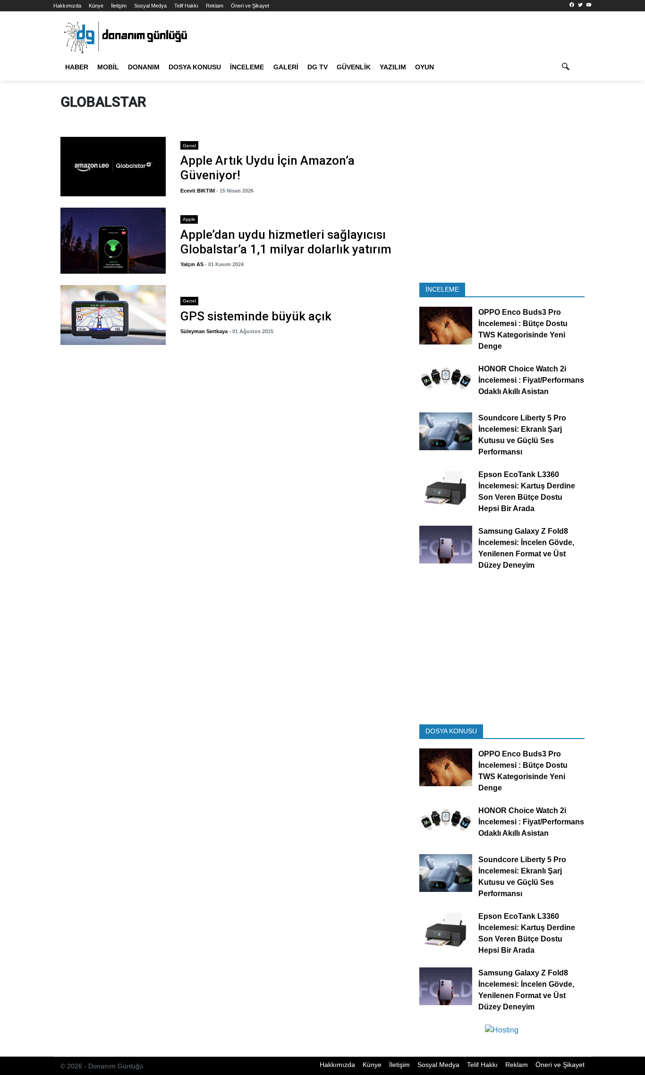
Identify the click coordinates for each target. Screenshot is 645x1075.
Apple (189, 219)
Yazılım (393, 67)
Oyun (424, 67)
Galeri (285, 67)
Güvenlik (354, 67)
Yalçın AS (192, 264)
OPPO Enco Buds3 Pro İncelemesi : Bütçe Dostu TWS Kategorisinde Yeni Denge (523, 330)
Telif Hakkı (186, 5)
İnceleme (247, 67)
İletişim (119, 5)
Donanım (144, 67)
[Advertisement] (502, 207)
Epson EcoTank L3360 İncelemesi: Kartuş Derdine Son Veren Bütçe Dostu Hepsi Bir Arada (526, 491)
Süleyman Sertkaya (204, 331)
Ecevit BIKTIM (197, 190)
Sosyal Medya (150, 5)
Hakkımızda (67, 5)
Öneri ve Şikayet (250, 5)
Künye (96, 5)
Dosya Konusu (195, 67)
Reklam (214, 5)
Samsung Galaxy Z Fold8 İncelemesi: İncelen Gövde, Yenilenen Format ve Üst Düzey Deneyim (526, 548)
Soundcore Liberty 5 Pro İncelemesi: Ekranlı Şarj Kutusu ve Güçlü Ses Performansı (522, 435)
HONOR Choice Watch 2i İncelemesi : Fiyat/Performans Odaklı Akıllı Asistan (531, 380)
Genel (189, 145)
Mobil (108, 67)
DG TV (317, 67)
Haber (76, 67)
